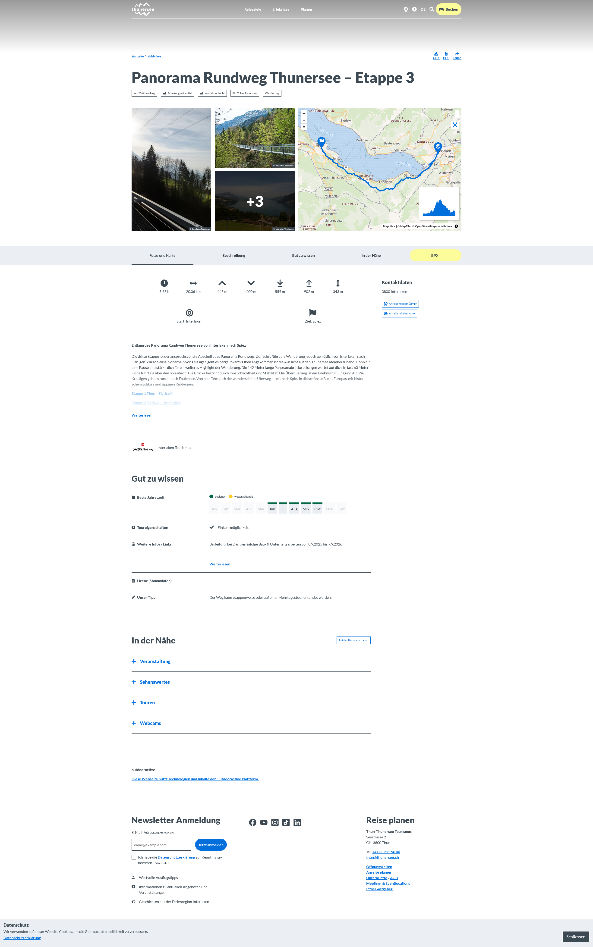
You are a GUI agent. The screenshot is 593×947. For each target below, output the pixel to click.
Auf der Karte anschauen (354, 640)
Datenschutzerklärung (176, 857)
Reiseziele (252, 9)
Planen (306, 9)
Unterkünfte (376, 877)
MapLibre (389, 226)
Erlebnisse (281, 9)
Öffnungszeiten (379, 866)
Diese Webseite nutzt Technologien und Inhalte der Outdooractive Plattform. (195, 779)
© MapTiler (404, 226)
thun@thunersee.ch (382, 857)
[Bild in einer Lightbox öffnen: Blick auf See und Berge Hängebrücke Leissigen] (171, 169)
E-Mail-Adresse (153, 832)
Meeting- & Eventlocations (388, 883)
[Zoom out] (304, 120)
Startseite (138, 56)
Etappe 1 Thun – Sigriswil (152, 393)
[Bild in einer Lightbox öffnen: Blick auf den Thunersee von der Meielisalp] (255, 201)
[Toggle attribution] (456, 226)
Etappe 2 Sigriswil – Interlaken (156, 402)
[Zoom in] (304, 113)
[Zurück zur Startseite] (143, 9)
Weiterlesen (142, 415)
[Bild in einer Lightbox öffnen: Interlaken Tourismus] (143, 447)
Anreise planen (378, 872)
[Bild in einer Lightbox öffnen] (255, 138)
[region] (379, 169)
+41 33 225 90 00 (386, 852)
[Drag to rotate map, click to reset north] (304, 126)
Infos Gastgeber (379, 889)
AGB (394, 877)
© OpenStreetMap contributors (432, 226)
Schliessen (575, 936)
